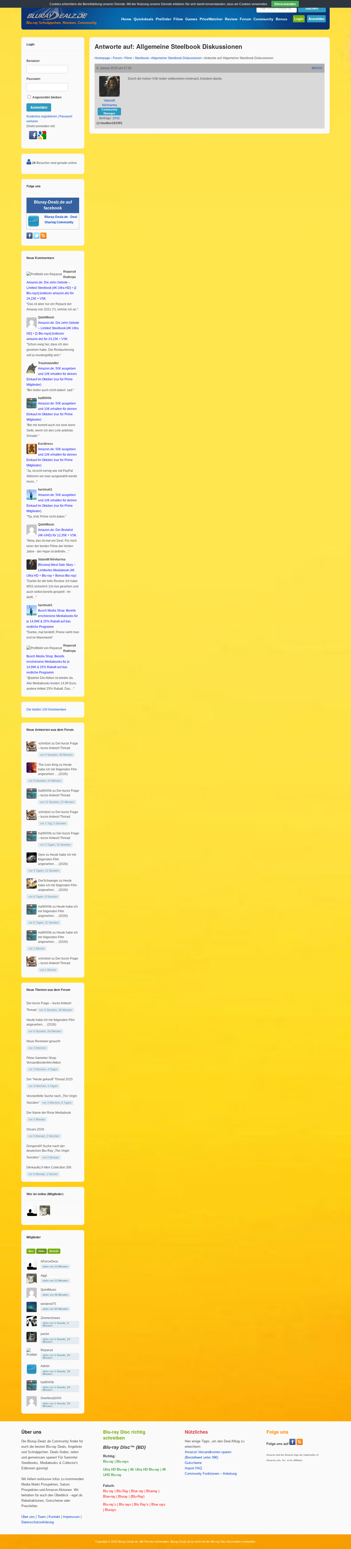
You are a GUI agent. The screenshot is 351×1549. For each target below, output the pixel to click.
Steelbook (142, 58)
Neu (31, 1251)
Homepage (102, 58)
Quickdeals (143, 19)
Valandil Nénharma (109, 103)
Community (263, 19)
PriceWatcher (211, 19)
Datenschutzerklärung (37, 1522)
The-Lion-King (48, 765)
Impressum (71, 1517)
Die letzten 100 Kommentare (46, 709)
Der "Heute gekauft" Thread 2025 (49, 1079)
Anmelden (316, 18)
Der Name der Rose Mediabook (48, 1112)
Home (126, 19)
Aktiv (41, 1251)
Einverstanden (285, 4)
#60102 (317, 68)
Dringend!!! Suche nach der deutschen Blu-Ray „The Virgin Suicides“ (47, 1151)
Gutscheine (193, 1463)
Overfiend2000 (51, 1398)
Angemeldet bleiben (46, 97)
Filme (178, 19)
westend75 (48, 1304)
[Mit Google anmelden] (42, 138)
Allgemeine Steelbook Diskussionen (176, 58)
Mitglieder (33, 1237)
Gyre (41, 854)
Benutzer (33, 61)
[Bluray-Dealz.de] (57, 19)
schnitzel (44, 743)
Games (191, 19)
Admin (45, 1366)
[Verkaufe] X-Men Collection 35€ (48, 1167)
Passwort (33, 79)
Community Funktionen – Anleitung (211, 1474)
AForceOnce (49, 1261)
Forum (245, 19)
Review (231, 19)
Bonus (281, 19)
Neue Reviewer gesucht (43, 1041)
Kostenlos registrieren (41, 116)
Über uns (28, 1517)
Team (42, 1517)
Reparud (47, 1350)
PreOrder (163, 19)
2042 (116, 118)
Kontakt (54, 1517)
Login (298, 18)
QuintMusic (48, 1290)
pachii (45, 1334)
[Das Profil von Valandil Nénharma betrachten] (109, 95)
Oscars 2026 (35, 1129)
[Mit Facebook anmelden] (33, 138)
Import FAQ (193, 1468)
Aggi (44, 1275)
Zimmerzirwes (50, 1318)
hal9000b (45, 790)
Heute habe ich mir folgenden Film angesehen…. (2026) (57, 769)
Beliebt (54, 1251)
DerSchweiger (48, 880)
